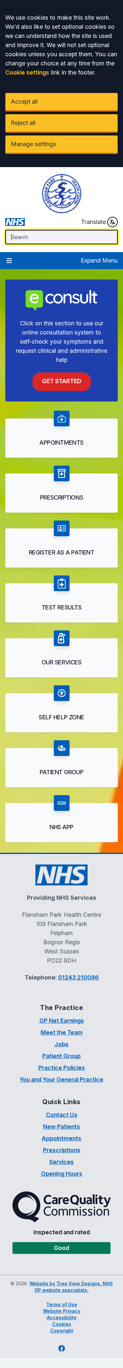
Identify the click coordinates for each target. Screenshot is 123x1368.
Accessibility (61, 1317)
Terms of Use (61, 1304)
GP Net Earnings (61, 1020)
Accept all (24, 101)
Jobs (61, 1044)
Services (61, 1161)
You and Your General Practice (61, 1079)
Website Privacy (61, 1311)
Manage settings (33, 144)
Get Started (61, 381)
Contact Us (61, 1114)
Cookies (61, 1324)
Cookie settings (27, 72)
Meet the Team (62, 1032)
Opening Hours (61, 1173)
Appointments (61, 1138)
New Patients (61, 1126)
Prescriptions (61, 1150)
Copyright (61, 1330)
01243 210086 (78, 977)
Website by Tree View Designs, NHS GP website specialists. (71, 1287)
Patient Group (61, 1055)
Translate (93, 221)
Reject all (23, 122)
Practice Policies (61, 1067)
